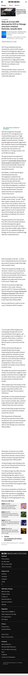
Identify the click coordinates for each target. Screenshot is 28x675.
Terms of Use (5, 634)
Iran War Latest (5, 561)
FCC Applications (6, 616)
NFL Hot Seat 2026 (7, 564)
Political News (5, 559)
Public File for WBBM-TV (8, 611)
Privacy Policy (5, 626)
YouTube (4, 574)
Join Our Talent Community (9, 649)
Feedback (4, 654)
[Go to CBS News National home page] (14, 2)
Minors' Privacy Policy (7, 637)
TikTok (3, 581)
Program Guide (6, 594)
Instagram (4, 579)
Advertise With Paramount (9, 647)
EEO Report (5, 619)
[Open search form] (26, 2)
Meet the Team (6, 591)
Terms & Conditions (7, 602)
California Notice (6, 629)
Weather (17, 5)
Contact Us (5, 596)
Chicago (3, 5)
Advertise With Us (6, 599)
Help (3, 652)
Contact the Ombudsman (8, 657)
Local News (5, 19)
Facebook (4, 576)
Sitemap (4, 604)
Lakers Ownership (6, 566)
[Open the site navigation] (4, 2)
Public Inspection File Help (9, 614)
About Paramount (6, 644)
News (11, 5)
